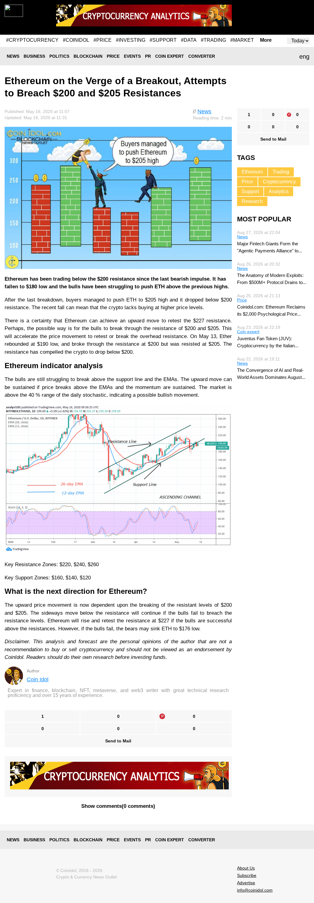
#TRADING (213, 40)
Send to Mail (118, 740)
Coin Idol (37, 679)
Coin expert (169, 56)
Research (252, 201)
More (266, 40)
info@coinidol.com (255, 890)
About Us (246, 868)
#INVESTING (130, 40)
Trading (281, 171)
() (118, 806)
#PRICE (103, 40)
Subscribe (246, 875)
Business (34, 56)
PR (148, 56)
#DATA (189, 40)
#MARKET (242, 40)
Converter (201, 56)
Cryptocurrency (279, 181)
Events (132, 56)
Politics (59, 56)
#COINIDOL (76, 40)
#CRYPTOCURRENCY (32, 40)
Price (113, 56)
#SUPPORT (163, 40)
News (13, 56)
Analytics (279, 191)
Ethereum (252, 171)
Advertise (246, 882)
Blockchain (88, 56)
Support (250, 191)
